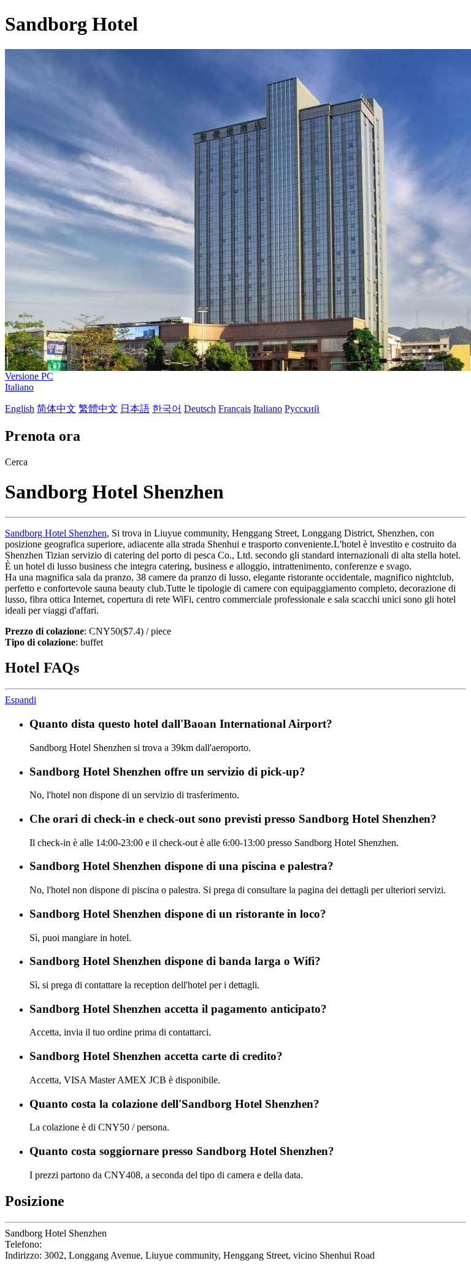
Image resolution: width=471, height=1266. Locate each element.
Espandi (20, 700)
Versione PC (29, 376)
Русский (302, 408)
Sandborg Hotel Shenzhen (56, 533)
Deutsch (200, 408)
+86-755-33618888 (82, 1244)
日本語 (135, 408)
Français (234, 408)
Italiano (19, 387)
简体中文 (56, 408)
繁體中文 (98, 408)
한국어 (167, 408)
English (19, 408)
